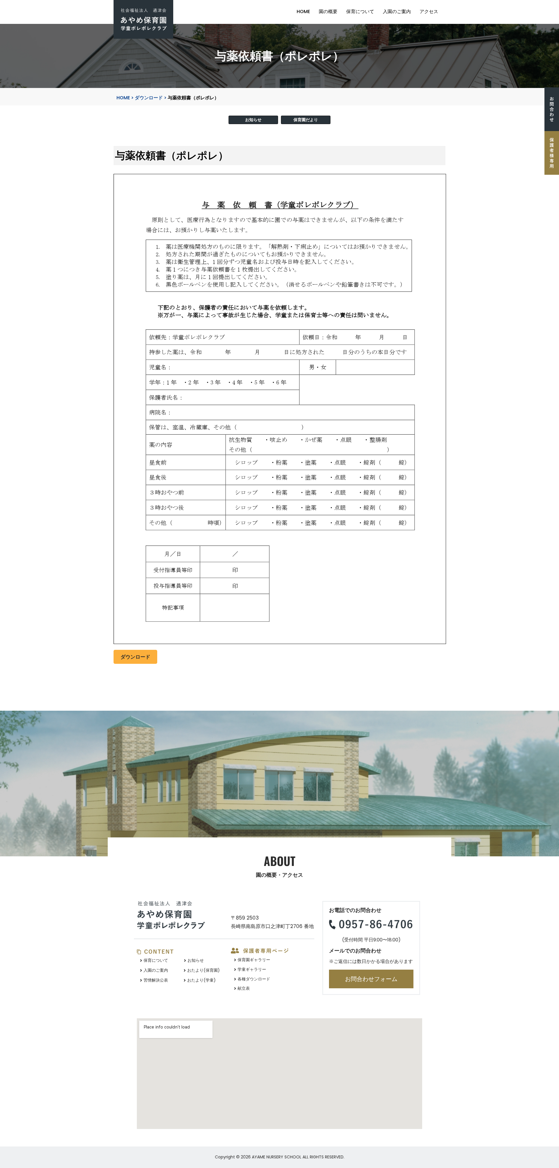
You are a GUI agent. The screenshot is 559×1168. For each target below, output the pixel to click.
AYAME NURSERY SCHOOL (276, 1157)
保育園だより (305, 120)
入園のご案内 (397, 11)
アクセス (429, 11)
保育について (360, 11)
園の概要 (328, 11)
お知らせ (253, 120)
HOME (303, 11)
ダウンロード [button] (135, 656)
